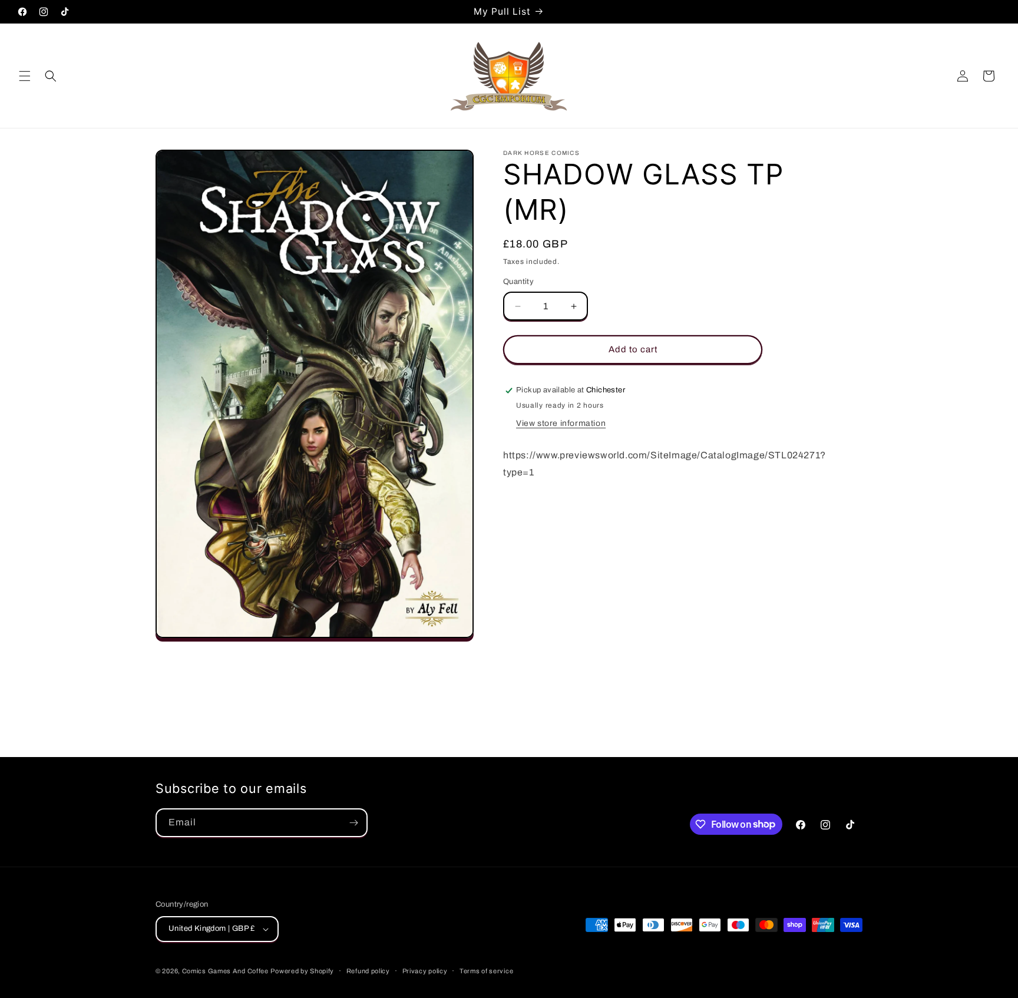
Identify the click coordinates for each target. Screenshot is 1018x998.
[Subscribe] (353, 822)
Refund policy (368, 970)
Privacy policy (425, 970)
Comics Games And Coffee (225, 970)
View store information (561, 423)
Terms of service (486, 970)
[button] (25, 76)
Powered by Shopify (302, 970)
